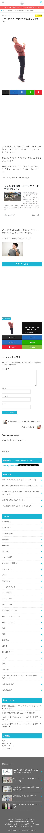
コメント (5, 369)
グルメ (4, 575)
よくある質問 (25, 824)
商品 (3, 634)
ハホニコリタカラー (9, 622)
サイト (4, 404)
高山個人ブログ (8, 684)
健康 (3, 628)
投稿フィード (6, 743)
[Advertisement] (22, 118)
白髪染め (5, 670)
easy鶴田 (5, 545)
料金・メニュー (30, 819)
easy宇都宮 (7, 318)
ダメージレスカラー (9, 610)
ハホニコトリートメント (11, 616)
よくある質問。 (8, 557)
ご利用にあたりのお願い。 (12, 824)
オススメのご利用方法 (10, 563)
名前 (4, 388)
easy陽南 (5, 539)
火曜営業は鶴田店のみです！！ (13, 500)
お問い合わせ (35, 824)
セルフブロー (7, 604)
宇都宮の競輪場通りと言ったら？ (14, 706)
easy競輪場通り (8, 533)
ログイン (5, 741)
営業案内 (5, 640)
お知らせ (5, 551)
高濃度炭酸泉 (7, 690)
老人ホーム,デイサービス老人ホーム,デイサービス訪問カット (20, 677)
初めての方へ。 (19, 819)
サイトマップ (14, 826)
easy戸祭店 (6, 528)
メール (5, 396)
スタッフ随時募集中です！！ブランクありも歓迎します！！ (23, 7)
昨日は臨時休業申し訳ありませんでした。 (17, 506)
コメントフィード (8, 746)
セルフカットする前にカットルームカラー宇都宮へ (20, 717)
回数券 (4, 646)
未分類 (4, 658)
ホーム (11, 819)
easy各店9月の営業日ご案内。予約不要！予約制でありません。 (20, 493)
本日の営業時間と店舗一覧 (18, 821)
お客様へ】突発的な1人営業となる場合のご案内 (19, 486)
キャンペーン (7, 569)
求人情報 (30, 821)
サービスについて (8, 587)
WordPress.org (7, 748)
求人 (3, 664)
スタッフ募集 (7, 599)
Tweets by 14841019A (10, 465)
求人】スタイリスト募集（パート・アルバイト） (20, 480)
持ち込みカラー (8, 652)
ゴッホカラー (7, 581)
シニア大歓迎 (7, 593)
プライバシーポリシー (27, 826)
